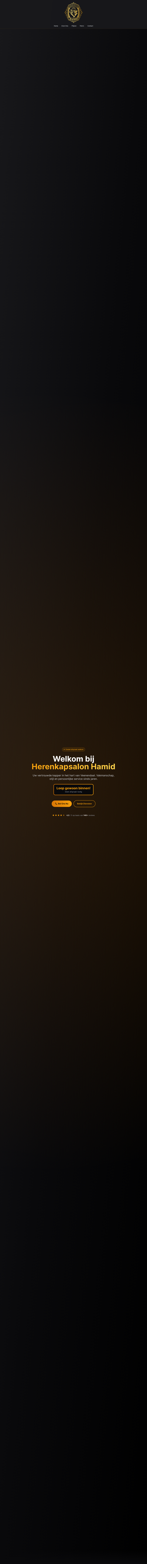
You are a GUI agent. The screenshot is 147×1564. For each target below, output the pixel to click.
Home (56, 26)
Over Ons (64, 26)
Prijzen (74, 26)
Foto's (82, 26)
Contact (90, 26)
